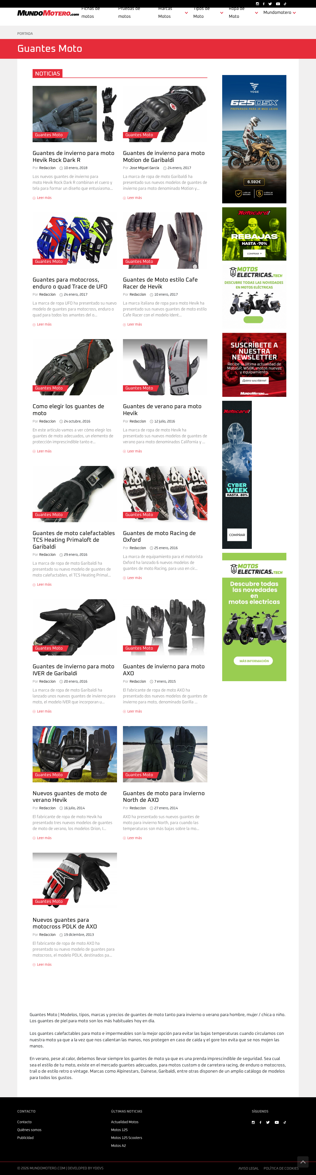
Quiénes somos (29, 1130)
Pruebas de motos (129, 13)
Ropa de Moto (237, 13)
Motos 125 (119, 1130)
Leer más (44, 198)
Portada (25, 34)
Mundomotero (277, 13)
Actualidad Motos (124, 1122)
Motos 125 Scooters (126, 1138)
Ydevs (98, 1168)
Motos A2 (118, 1146)
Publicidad (25, 1138)
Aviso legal (248, 1168)
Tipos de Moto (201, 13)
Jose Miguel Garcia (141, 168)
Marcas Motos (165, 13)
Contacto (24, 1122)
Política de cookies (281, 1168)
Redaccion (44, 168)
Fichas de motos (90, 13)
